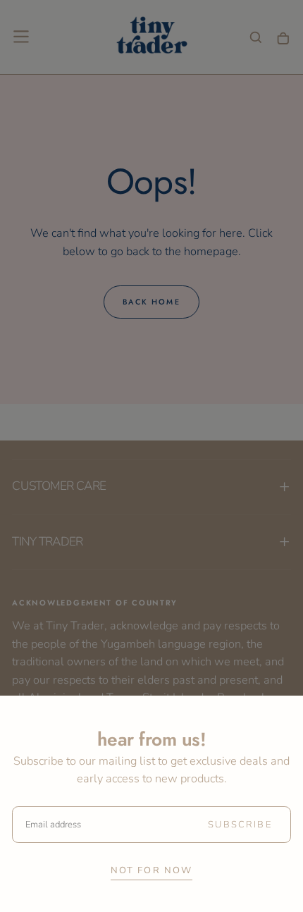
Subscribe (239, 824)
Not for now (152, 870)
